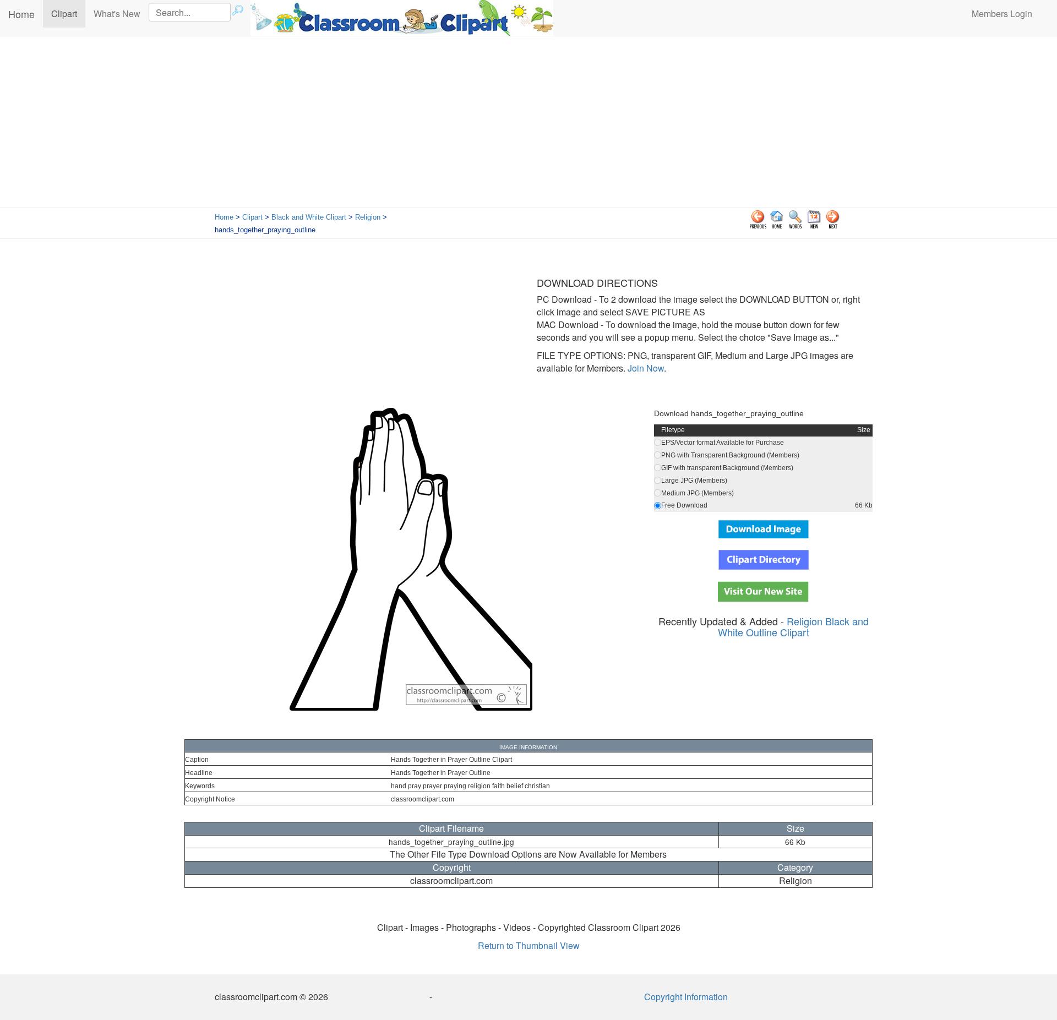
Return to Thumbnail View (529, 945)
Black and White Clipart (308, 217)
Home (21, 14)
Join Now (644, 368)
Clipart (68, 13)
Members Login (1002, 13)
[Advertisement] (528, 124)
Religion (367, 217)
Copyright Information (686, 996)
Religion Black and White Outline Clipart (793, 626)
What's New (117, 13)
